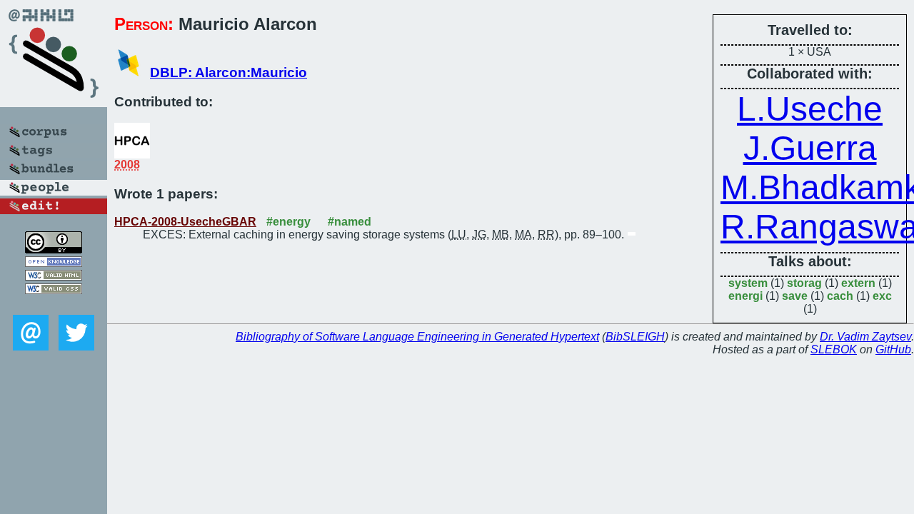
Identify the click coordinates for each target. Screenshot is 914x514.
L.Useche (810, 109)
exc (882, 296)
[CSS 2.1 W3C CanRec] (53, 304)
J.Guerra (810, 148)
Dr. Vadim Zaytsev (865, 337)
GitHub (893, 349)
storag (804, 283)
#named (349, 222)
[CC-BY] (53, 249)
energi (745, 296)
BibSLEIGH (635, 337)
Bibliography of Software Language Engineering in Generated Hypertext (417, 337)
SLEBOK (833, 349)
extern (858, 283)
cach (840, 296)
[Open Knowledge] (53, 263)
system (748, 283)
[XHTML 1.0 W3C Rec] (53, 277)
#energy (288, 222)
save (795, 296)
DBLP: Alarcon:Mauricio (228, 72)
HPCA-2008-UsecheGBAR (185, 222)
